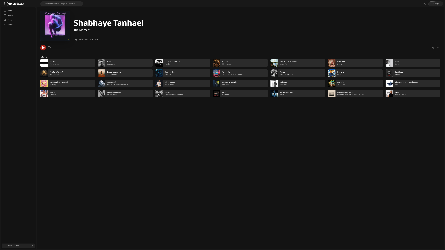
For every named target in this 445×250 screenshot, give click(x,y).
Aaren (282, 95)
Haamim (225, 95)
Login (437, 4)
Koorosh (110, 84)
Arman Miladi (358, 95)
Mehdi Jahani (55, 74)
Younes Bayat (112, 74)
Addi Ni (52, 92)
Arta (117, 84)
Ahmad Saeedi (400, 95)
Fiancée (225, 62)
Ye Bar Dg (226, 72)
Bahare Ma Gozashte (345, 92)
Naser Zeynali (285, 64)
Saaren (340, 95)
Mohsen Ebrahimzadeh (174, 95)
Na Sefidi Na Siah (286, 92)
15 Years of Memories (173, 62)
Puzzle (167, 64)
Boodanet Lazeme (114, 72)
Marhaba (340, 82)
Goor (109, 62)
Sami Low (124, 84)
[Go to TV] (424, 4)
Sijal (396, 84)
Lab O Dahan (170, 82)
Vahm (397, 62)
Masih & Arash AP (287, 74)
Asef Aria (225, 84)
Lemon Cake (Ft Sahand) (59, 82)
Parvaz (282, 72)
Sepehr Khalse (237, 74)
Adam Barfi (111, 82)
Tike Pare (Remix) (56, 72)
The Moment (82, 30)
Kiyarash (168, 74)
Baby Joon (341, 62)
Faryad (167, 92)
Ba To (224, 92)
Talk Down (226, 74)
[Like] (92, 63)
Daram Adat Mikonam (288, 62)
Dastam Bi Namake (229, 82)
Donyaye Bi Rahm (114, 92)
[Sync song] (49, 47)
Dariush (398, 64)
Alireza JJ (53, 84)
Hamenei (340, 72)
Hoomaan (111, 64)
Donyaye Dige (170, 72)
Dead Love (399, 72)
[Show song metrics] (433, 47)
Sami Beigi (284, 84)
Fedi (339, 74)
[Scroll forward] (442, 77)
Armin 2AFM (169, 84)
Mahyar (398, 74)
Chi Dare (53, 62)
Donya (339, 64)
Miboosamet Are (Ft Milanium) (406, 82)
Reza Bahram (112, 95)
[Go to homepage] (14, 3)
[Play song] (43, 47)
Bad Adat (283, 82)
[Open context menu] (438, 47)
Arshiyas (53, 95)
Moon (397, 92)
